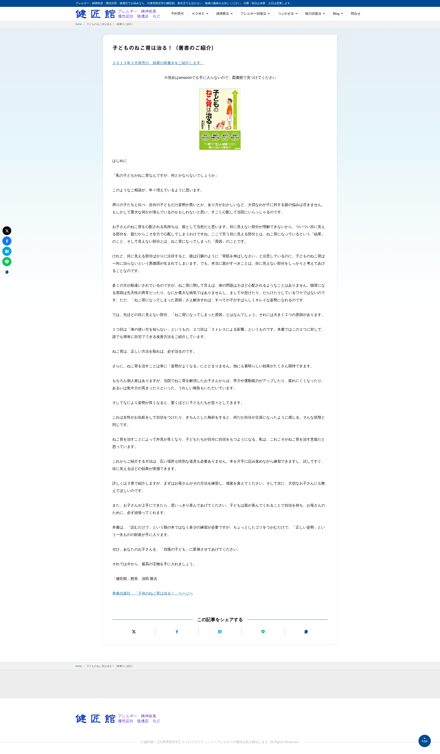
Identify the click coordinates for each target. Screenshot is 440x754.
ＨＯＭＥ (198, 13)
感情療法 (222, 13)
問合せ (355, 13)
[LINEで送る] (263, 631)
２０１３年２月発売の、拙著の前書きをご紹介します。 (158, 63)
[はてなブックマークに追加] (219, 631)
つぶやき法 (286, 13)
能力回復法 (313, 13)
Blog (336, 13)
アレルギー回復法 (253, 13)
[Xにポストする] (133, 631)
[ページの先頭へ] (424, 741)
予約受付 (177, 13)
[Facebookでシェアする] (176, 631)
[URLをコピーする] (306, 631)
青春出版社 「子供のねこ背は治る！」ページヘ (152, 593)
